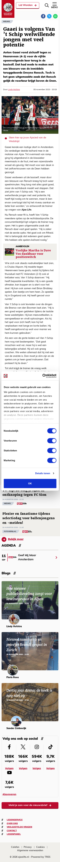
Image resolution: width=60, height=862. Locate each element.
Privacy (28, 847)
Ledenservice (15, 820)
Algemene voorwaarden (30, 850)
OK (30, 483)
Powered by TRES (40, 857)
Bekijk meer (16, 539)
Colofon (15, 847)
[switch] (51, 440)
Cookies (40, 847)
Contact (12, 831)
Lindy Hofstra (14, 90)
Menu (54, 7)
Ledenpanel (14, 834)
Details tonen (42, 473)
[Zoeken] (47, 5)
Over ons (12, 823)
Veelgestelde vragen (19, 827)
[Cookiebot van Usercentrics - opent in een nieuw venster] (42, 376)
